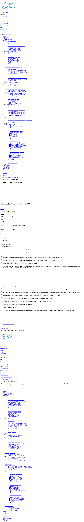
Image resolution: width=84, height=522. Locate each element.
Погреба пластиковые (10, 117)
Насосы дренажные (12, 80)
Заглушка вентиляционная (15, 137)
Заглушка (12, 154)
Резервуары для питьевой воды (14, 56)
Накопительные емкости (10, 41)
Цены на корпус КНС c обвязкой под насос (17, 70)
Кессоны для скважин (10, 104)
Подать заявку (4, 175)
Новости (5, 171)
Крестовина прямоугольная (16, 146)
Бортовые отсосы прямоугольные (17, 155)
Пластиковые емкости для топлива (15, 43)
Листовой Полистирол (12, 163)
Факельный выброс (14, 141)
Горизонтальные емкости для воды (15, 47)
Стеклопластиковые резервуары (14, 54)
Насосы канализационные (13, 73)
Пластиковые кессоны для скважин (15, 105)
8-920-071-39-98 (4, 29)
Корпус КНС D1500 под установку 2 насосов (17, 72)
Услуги (4, 164)
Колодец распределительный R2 (14, 97)
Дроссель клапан (13, 136)
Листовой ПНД (11, 159)
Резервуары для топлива (13, 59)
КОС (14, 88)
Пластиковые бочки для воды (14, 48)
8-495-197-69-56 (4, 16)
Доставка (7, 167)
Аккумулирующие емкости (13, 86)
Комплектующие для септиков (14, 115)
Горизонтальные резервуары (14, 60)
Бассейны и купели (9, 123)
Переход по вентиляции (15, 148)
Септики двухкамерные (13, 111)
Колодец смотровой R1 (13, 96)
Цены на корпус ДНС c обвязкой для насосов (17, 78)
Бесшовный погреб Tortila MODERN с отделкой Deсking (20, 120)
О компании (5, 37)
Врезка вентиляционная (15, 139)
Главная (4, 36)
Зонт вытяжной (13, 134)
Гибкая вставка (13, 133)
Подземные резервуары (13, 52)
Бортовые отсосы (14, 138)
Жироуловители (8, 116)
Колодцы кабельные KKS (13, 100)
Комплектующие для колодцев (14, 103)
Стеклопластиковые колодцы (14, 102)
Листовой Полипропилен (13, 160)
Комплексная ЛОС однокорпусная (15, 85)
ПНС (11, 82)
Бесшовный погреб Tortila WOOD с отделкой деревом (19, 118)
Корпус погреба (11, 121)
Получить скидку (4, 328)
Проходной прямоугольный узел (17, 144)
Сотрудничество (8, 39)
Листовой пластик (9, 158)
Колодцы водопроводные (13, 99)
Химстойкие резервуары (13, 58)
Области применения (7, 170)
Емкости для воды (11, 42)
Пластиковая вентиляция (10, 124)
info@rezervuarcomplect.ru (6, 31)
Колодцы (7, 92)
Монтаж (7, 165)
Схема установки (11, 122)
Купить (2, 209)
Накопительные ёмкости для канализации (16, 110)
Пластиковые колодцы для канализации (16, 94)
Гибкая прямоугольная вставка (16, 149)
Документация (6, 168)
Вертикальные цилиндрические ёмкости (16, 46)
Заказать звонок (5, 12)
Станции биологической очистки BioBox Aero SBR (19, 112)
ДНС (12, 75)
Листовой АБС (11, 162)
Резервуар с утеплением (13, 61)
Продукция (5, 40)
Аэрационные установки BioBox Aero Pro (16, 113)
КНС (13, 66)
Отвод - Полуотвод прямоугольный (17, 143)
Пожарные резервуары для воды (14, 57)
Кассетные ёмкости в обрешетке (14, 49)
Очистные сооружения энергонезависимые (17, 91)
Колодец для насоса (12, 101)
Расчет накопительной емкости (14, 50)
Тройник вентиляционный (16, 132)
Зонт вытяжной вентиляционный (17, 150)
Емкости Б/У (10, 62)
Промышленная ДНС (12, 76)
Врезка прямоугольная (15, 156)
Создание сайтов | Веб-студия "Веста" (8, 386)
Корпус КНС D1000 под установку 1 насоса (17, 71)
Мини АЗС (13, 64)
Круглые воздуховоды (12, 125)
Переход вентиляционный (15, 129)
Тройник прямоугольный (15, 147)
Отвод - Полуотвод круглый (16, 126)
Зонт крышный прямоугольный (17, 152)
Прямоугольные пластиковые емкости (16, 44)
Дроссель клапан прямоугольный (17, 153)
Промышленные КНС (12, 69)
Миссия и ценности (9, 38)
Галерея (4, 169)
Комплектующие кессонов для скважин (16, 106)
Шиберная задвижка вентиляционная (18, 145)
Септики (11, 108)
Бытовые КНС (11, 68)
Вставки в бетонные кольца (13, 95)
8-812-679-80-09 (4, 23)
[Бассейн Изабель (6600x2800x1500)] (11, 177)
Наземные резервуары (12, 53)
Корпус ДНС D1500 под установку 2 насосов (17, 79)
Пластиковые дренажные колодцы (15, 93)
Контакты (5, 173)
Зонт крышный (13, 135)
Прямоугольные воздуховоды (14, 142)
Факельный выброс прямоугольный (17, 157)
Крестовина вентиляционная (16, 131)
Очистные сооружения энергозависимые (16, 90)
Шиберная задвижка (14, 128)
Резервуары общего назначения (12, 51)
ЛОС (12, 84)
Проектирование (8, 166)
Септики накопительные (13, 114)
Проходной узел (13, 127)
